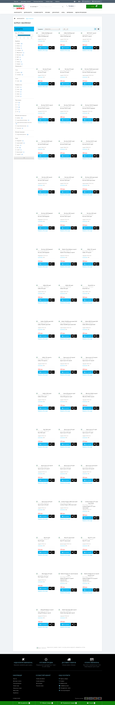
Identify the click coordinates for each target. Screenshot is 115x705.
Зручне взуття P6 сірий (65, 432)
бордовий (20, 140)
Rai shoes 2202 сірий (87, 216)
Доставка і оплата (26, 1)
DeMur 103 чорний (87, 252)
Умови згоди (49, 1)
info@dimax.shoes (65, 685)
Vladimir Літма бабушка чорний (67, 252)
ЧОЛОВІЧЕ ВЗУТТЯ (38, 12)
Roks (19, 59)
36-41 (19, 87)
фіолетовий (20, 152)
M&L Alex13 (20, 52)
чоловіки (20, 74)
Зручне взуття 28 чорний (88, 468)
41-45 (19, 96)
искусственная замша (23, 120)
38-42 (19, 94)
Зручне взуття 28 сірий (43, 504)
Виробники (15, 692)
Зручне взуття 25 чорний (88, 360)
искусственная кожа (22, 126)
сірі (18, 147)
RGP (18, 57)
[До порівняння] (53, 47)
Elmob (19, 45)
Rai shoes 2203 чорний (43, 180)
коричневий (20, 143)
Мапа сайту (16, 690)
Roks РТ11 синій (86, 540)
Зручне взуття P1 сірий (88, 432)
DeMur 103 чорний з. (43, 360)
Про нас (16, 1)
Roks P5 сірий (41, 540)
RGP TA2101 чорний (87, 36)
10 (18, 111)
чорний (20, 154)
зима (19, 81)
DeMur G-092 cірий (42, 396)
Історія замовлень (40, 681)
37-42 (19, 91)
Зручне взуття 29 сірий (65, 468)
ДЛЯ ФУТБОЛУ (55, 12)
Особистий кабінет (40, 678)
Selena (19, 61)
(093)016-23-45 (63, 683)
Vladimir (19, 64)
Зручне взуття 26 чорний (66, 360)
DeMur (19, 43)
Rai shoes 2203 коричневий (89, 180)
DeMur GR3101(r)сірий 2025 (89, 324)
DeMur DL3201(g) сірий (65, 36)
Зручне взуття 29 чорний (44, 468)
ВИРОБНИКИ (70, 12)
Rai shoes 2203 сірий (65, 180)
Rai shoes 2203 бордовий (43, 216)
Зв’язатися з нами (17, 688)
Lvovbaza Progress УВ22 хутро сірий (68, 504)
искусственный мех (22, 134)
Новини (57, 1)
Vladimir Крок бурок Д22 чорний (67, 613)
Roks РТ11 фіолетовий (65, 540)
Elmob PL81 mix (86, 288)
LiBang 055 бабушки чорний (44, 613)
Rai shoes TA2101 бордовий (89, 108)
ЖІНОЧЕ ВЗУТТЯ (18, 12)
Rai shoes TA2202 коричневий (89, 72)
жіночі (19, 72)
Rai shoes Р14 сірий (64, 72)
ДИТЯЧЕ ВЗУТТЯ (28, 12)
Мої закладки (39, 683)
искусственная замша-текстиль (24, 123)
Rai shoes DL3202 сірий (43, 144)
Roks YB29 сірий (41, 432)
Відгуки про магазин (81, 12)
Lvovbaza (20, 50)
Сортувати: (40, 29)
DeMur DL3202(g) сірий (43, 36)
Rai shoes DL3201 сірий (65, 144)
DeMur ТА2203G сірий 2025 (44, 324)
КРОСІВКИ (47, 12)
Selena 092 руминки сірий (66, 396)
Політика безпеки (38, 1)
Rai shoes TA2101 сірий (65, 108)
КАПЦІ (63, 12)
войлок (19, 118)
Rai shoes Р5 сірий (42, 72)
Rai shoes (20, 55)
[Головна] (14, 18)
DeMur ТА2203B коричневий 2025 (68, 324)
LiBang (19, 48)
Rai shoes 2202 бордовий (43, 252)
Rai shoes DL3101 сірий (88, 144)
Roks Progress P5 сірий (43, 577)
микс (19, 145)
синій (19, 149)
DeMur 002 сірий (64, 288)
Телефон (62, 681)
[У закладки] (50, 47)
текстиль (20, 128)
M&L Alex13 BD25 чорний (88, 396)
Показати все (18, 66)
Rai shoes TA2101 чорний (43, 108)
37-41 (19, 89)
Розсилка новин (40, 685)
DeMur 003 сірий (42, 288)
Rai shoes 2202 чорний (65, 216)
